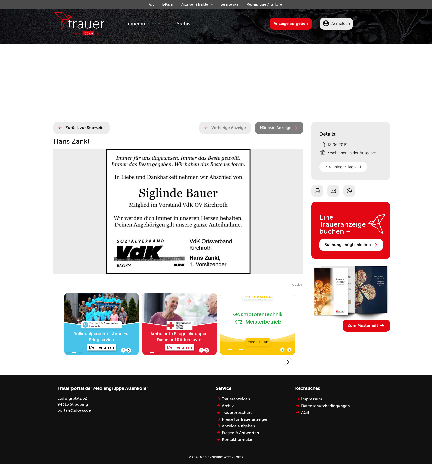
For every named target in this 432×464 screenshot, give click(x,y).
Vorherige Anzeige (229, 128)
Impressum (311, 399)
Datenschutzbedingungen (325, 406)
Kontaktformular (237, 440)
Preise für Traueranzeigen (245, 419)
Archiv (183, 23)
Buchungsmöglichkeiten (347, 245)
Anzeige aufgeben (291, 24)
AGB (305, 412)
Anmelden (341, 24)
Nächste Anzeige (276, 128)
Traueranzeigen (143, 23)
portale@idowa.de (74, 410)
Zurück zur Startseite (85, 128)
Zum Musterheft (363, 326)
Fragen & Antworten (240, 433)
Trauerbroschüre (237, 412)
